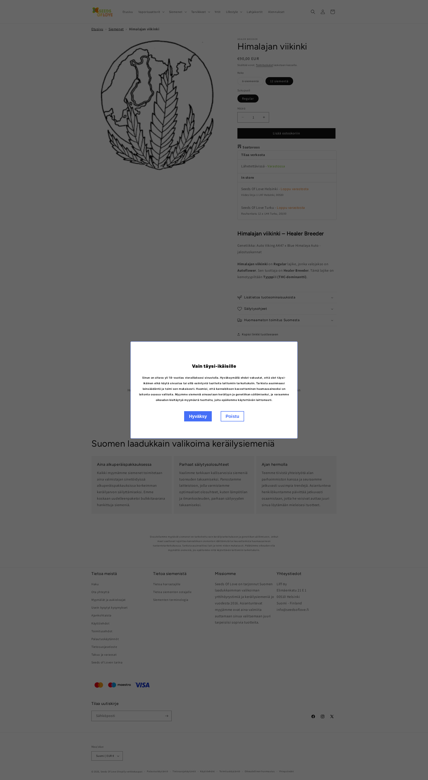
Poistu (232, 416)
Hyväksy (198, 416)
